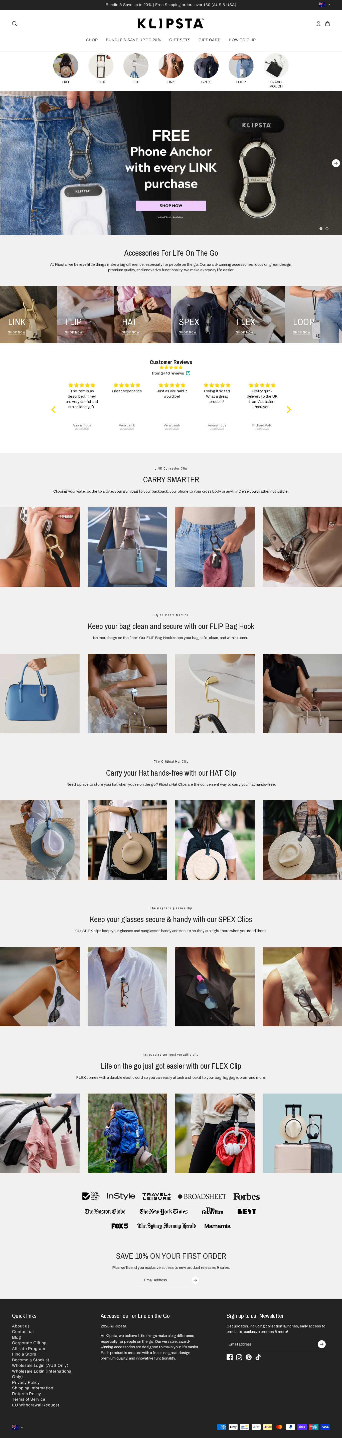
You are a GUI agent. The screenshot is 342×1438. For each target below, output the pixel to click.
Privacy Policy (26, 1382)
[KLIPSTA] (171, 23)
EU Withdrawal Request (35, 1405)
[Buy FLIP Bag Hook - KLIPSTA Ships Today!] (127, 694)
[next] (336, 163)
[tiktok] (258, 1357)
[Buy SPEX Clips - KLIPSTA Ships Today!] (127, 987)
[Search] (14, 23)
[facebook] (230, 1357)
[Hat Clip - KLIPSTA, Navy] (127, 840)
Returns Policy (26, 1394)
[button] (54, 409)
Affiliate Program (28, 1348)
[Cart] (327, 23)
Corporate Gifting (29, 1343)
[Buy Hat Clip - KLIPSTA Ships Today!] (215, 840)
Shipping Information (32, 1388)
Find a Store (24, 1354)
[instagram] (239, 1357)
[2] (327, 229)
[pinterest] (249, 1357)
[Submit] (195, 1280)
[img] (171, 368)
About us (21, 1326)
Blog (16, 1337)
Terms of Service (28, 1399)
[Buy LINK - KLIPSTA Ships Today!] (127, 547)
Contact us (23, 1331)
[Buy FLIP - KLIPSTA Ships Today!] (215, 694)
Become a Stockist (30, 1360)
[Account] (318, 23)
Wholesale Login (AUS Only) (40, 1365)
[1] (321, 229)
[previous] (6, 163)
